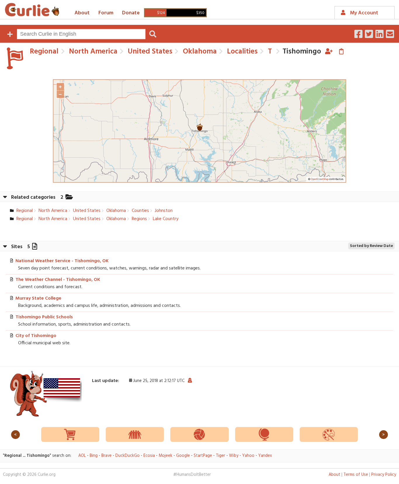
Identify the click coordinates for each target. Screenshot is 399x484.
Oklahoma (199, 52)
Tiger (220, 455)
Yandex (265, 455)
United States (149, 52)
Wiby (233, 455)
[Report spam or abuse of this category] (190, 381)
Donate (131, 13)
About (82, 13)
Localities (241, 52)
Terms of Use (356, 474)
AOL (82, 455)
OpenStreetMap (319, 179)
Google (183, 455)
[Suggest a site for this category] (341, 52)
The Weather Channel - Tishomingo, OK (57, 280)
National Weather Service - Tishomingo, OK (62, 261)
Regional (44, 52)
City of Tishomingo (35, 336)
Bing (94, 455)
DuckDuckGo (127, 455)
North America (92, 52)
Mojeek (165, 455)
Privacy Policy (383, 474)
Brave (106, 455)
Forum (105, 13)
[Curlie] (32, 9)
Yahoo (248, 455)
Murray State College (38, 298)
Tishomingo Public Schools (44, 317)
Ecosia (149, 455)
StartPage (203, 455)
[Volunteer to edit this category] (329, 52)
